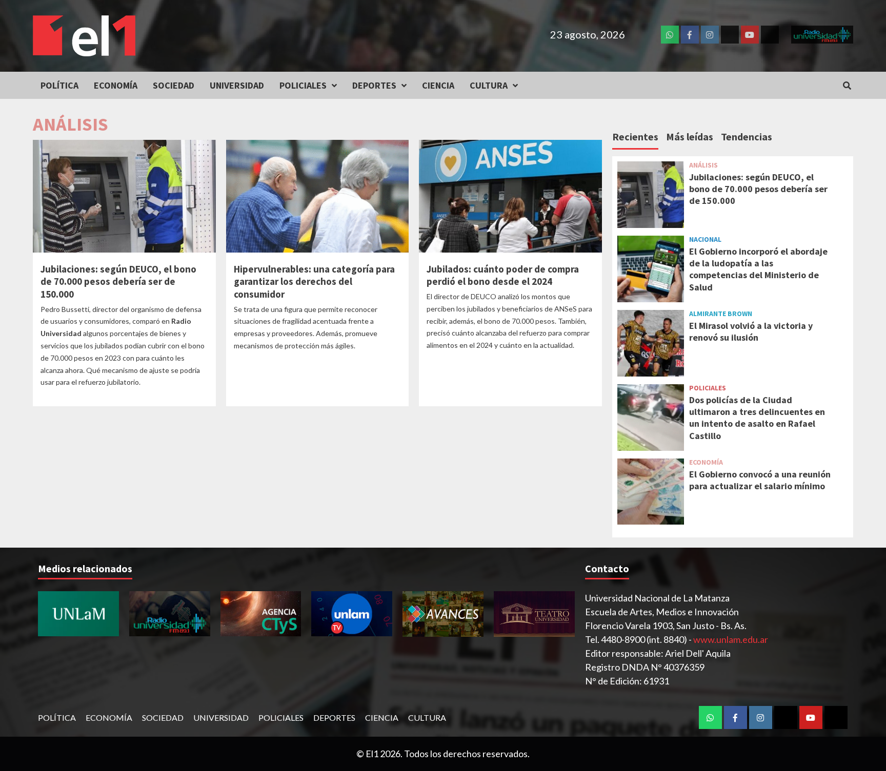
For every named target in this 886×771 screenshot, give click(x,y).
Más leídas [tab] (689, 136)
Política (59, 85)
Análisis (703, 165)
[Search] (846, 85)
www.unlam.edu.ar (730, 639)
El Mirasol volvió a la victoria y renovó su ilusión (751, 331)
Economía (115, 85)
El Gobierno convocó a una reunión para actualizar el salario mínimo (760, 480)
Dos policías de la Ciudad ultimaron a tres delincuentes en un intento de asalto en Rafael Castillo (757, 418)
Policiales (303, 85)
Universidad (237, 85)
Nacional (705, 239)
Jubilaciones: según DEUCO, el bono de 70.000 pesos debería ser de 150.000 (118, 281)
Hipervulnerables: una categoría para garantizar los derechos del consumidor (314, 281)
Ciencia (438, 85)
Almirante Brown (720, 313)
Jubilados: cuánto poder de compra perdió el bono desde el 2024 (503, 275)
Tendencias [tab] (746, 136)
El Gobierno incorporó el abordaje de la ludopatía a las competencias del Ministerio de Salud (758, 269)
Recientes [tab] (635, 136)
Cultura (489, 85)
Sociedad (173, 85)
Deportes (374, 85)
